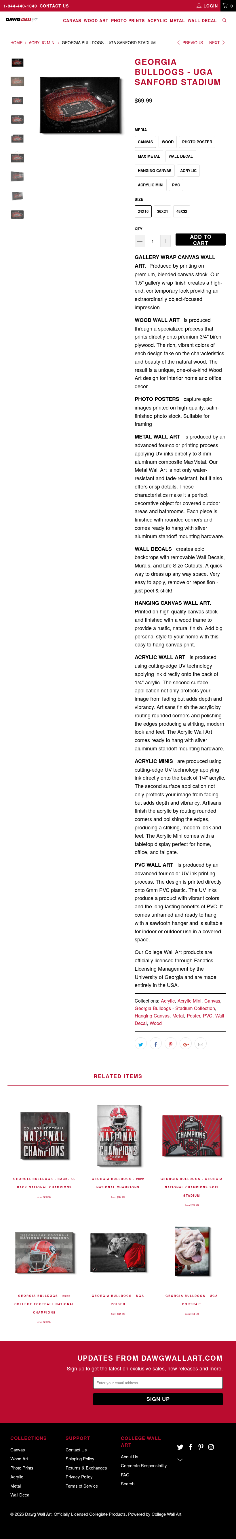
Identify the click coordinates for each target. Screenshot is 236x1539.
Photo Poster (197, 141)
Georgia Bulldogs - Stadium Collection (175, 1008)
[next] (123, 104)
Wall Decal (202, 20)
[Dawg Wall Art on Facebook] (190, 1447)
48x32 (181, 211)
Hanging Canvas (155, 170)
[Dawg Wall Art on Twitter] (180, 1447)
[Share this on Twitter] (141, 1043)
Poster (193, 1015)
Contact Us (54, 6)
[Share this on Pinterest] (171, 1043)
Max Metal (149, 156)
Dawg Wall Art (38, 1514)
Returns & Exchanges (86, 1468)
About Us (129, 1456)
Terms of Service (82, 1486)
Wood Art (96, 20)
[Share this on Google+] (186, 1043)
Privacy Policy (79, 1477)
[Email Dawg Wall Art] (180, 1460)
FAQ (125, 1475)
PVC (176, 185)
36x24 (162, 211)
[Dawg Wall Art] (22, 19)
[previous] (36, 104)
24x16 (143, 211)
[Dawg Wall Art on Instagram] (211, 1447)
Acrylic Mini (150, 185)
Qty (138, 228)
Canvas (72, 20)
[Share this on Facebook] (156, 1043)
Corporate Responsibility (144, 1465)
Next (215, 42)
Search (127, 1483)
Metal (177, 20)
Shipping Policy (80, 1458)
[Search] (224, 20)
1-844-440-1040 (20, 6)
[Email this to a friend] (201, 1043)
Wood (168, 141)
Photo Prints (128, 20)
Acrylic (157, 20)
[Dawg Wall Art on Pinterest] (201, 1447)
